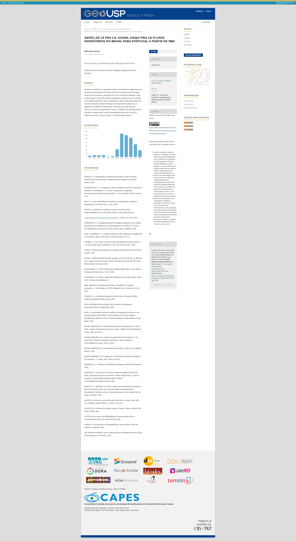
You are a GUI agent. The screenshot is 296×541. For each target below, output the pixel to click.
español (187, 38)
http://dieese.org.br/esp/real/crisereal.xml (101, 218)
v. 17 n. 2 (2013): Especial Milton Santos (115, 29)
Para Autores (188, 104)
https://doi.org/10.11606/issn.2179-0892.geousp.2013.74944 (112, 63)
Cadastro (199, 11)
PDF (154, 51)
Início (86, 29)
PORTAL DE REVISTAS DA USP (13, 3)
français (187, 41)
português (188, 45)
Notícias (109, 22)
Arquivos (97, 22)
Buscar (206, 22)
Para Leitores (188, 101)
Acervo (94, 29)
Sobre (119, 22)
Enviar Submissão (193, 55)
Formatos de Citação (162, 285)
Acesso (209, 11)
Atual (87, 22)
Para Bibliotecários (190, 108)
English (187, 34)
